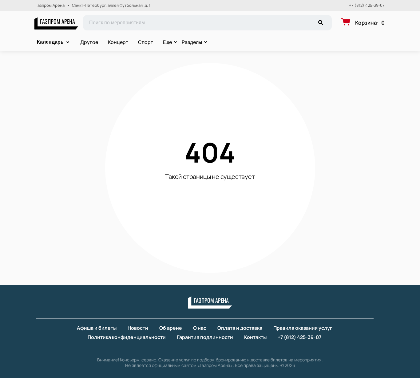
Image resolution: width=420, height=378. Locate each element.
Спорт (145, 42)
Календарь (50, 42)
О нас (199, 328)
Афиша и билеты (97, 328)
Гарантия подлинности (205, 337)
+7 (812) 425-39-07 (367, 5)
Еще (167, 42)
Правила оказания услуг (302, 328)
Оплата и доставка (239, 328)
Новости (138, 328)
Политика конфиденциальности (127, 337)
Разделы (192, 42)
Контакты (255, 337)
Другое (89, 42)
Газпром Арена (57, 21)
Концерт (118, 42)
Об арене (170, 328)
